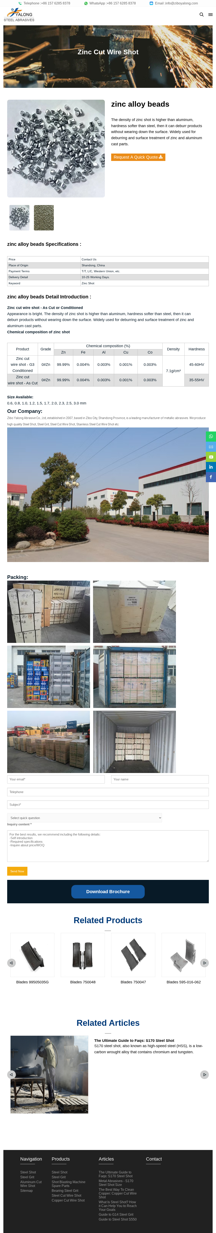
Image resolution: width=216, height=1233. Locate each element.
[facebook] (211, 474)
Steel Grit (27, 1177)
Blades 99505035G (32, 982)
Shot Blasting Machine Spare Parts (68, 1184)
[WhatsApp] (211, 433)
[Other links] (210, 14)
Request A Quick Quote (136, 157)
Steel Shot (28, 1172)
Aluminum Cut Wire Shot (31, 1184)
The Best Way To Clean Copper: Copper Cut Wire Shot (118, 1193)
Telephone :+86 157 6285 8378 (46, 3)
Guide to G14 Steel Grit (116, 1214)
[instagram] (211, 464)
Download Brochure (108, 891)
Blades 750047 (133, 982)
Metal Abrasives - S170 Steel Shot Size (116, 1183)
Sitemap (26, 1190)
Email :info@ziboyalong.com (175, 3)
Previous (11, 963)
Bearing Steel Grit (65, 1190)
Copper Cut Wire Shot (68, 1200)
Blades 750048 (83, 982)
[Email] (211, 444)
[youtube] (211, 454)
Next (204, 963)
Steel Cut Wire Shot (66, 1195)
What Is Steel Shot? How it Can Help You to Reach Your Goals (118, 1205)
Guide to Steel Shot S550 (118, 1219)
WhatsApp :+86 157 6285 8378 (112, 3)
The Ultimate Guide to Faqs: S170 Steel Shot (134, 1040)
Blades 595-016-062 (184, 982)
